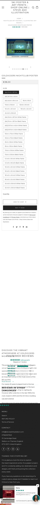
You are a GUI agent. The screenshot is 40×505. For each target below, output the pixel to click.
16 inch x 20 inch (10, 109)
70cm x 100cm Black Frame (14, 154)
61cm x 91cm (27, 100)
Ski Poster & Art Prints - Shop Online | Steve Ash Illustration (20, 7)
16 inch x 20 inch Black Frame (14, 171)
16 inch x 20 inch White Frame (15, 167)
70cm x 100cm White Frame (14, 150)
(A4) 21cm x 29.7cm (11, 92)
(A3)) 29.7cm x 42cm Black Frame (16, 129)
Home (19, 18)
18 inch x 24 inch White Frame (15, 175)
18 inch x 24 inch (26, 109)
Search (4, 415)
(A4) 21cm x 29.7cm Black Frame (15, 121)
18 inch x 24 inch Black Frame (14, 179)
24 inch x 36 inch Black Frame (15, 187)
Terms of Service (8, 422)
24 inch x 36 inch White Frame (15, 183)
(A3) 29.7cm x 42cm (11, 96)
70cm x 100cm (10, 105)
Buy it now (20, 207)
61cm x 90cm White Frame (13, 142)
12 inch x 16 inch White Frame (14, 158)
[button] (17, 27)
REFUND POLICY (8, 419)
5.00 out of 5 (25, 360)
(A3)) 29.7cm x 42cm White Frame (16, 125)
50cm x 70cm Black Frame (14, 138)
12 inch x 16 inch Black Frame (14, 163)
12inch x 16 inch (24, 105)
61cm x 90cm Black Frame (13, 146)
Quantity (6, 194)
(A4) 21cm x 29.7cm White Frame (15, 117)
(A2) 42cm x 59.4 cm (11, 100)
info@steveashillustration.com (13, 432)
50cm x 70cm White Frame (14, 133)
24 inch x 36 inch (10, 113)
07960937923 (7, 435)
